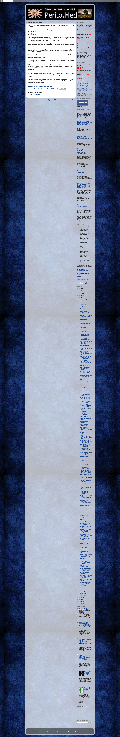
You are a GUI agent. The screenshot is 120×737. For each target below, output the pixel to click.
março (81, 591)
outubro (82, 302)
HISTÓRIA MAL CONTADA (83, 112)
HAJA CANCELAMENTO (85, 474)
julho (81, 308)
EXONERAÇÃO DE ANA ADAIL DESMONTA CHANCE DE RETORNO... (85, 584)
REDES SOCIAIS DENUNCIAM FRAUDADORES (84, 321)
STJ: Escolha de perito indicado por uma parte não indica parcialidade (85, 625)
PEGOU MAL (83, 519)
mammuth (65, 731)
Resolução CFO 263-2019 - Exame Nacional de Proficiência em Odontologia (85, 641)
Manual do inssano (83, 608)
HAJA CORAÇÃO (84, 416)
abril (81, 589)
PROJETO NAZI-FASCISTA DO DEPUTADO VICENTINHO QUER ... (86, 555)
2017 (80, 291)
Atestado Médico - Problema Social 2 (84, 422)
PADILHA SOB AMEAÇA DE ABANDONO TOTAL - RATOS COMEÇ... (86, 316)
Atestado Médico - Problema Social (84, 425)
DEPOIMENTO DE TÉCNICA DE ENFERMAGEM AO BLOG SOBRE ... (84, 545)
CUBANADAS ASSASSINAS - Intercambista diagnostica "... (86, 342)
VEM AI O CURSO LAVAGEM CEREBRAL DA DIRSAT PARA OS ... (86, 312)
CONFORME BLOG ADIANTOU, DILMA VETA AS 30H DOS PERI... (86, 405)
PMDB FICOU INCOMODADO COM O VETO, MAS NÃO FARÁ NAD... (85, 381)
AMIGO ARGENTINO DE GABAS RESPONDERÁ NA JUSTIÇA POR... (85, 569)
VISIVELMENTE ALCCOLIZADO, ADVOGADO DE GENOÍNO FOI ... (84, 492)
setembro (82, 304)
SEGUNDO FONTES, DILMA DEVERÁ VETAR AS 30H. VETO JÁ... (86, 441)
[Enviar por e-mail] (60, 89)
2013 (80, 597)
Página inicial (51, 100)
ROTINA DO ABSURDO (82, 85)
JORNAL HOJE (80, 172)
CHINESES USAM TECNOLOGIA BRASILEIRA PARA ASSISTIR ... (84, 458)
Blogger (77, 731)
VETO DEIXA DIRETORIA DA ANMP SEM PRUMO (85, 390)
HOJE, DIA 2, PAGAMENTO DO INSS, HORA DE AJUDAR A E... (86, 576)
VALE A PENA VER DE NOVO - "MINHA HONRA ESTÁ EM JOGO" (86, 401)
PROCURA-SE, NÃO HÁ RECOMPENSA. (85, 524)
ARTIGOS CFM (80, 163)
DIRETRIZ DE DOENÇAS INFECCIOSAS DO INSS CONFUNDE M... (86, 463)
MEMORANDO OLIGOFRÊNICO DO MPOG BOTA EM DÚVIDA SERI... (86, 437)
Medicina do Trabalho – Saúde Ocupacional (84, 623)
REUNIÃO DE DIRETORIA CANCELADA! (85, 527)
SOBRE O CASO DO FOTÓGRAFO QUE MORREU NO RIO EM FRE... (85, 551)
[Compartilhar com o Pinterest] (65, 89)
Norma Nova (82, 558)
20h (90, 273)
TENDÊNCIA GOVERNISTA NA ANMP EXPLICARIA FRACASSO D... (86, 376)
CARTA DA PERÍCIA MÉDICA (83, 82)
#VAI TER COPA (83, 513)
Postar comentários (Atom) (38, 102)
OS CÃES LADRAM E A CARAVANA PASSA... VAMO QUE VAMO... (85, 338)
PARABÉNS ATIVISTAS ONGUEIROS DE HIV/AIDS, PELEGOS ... (85, 467)
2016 (80, 293)
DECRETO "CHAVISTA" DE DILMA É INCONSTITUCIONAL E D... (86, 507)
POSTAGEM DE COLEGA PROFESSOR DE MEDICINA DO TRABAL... (85, 325)
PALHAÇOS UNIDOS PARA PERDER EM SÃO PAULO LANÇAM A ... (86, 334)
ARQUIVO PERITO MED (82, 83)
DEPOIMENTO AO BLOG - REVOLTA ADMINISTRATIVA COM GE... (86, 497)
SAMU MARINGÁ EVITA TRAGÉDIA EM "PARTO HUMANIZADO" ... (86, 535)
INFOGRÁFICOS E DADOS (83, 88)
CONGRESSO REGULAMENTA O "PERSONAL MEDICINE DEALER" (86, 562)
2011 (80, 601)
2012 (80, 599)
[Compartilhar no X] (62, 89)
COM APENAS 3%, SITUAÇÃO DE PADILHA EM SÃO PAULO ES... (86, 517)
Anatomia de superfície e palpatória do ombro (87, 690)
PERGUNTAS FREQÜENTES (83, 87)
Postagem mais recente (35, 100)
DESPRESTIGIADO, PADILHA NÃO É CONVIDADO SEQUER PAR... (85, 502)
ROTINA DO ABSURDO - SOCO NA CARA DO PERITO (85, 368)
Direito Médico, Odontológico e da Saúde (85, 639)
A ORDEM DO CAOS (82, 206)
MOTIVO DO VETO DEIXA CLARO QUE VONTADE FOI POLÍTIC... (86, 386)
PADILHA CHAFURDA (85, 365)
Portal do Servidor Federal (85, 670)
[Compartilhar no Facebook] (64, 89)
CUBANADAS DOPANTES (83, 214)
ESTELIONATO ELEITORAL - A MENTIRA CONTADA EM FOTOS (86, 362)
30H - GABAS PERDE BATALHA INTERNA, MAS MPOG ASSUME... (85, 449)
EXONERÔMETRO (81, 95)
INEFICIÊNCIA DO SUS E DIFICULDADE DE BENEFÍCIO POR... (85, 357)
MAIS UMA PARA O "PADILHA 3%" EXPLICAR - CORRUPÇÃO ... (84, 413)
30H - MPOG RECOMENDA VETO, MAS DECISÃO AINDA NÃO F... (86, 480)
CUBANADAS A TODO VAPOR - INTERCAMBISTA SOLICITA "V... (85, 540)
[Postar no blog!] (61, 89)
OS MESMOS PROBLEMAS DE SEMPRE (86, 511)
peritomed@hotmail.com (82, 270)
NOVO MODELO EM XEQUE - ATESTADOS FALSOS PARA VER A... (85, 471)
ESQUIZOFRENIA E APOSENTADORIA (81, 153)
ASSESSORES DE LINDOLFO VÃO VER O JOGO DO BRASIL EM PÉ (85, 486)
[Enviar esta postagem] (58, 88)
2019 (80, 288)
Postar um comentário (35, 94)
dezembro (82, 299)
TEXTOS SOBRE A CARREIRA (84, 90)
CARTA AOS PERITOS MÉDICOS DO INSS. (85, 398)
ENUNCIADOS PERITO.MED (83, 92)
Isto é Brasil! (83, 521)
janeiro (82, 595)
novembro (82, 300)
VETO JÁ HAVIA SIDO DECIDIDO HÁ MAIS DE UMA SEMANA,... (85, 372)
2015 (80, 295)
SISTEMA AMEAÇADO (85, 345)
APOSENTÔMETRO (81, 93)
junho (81, 310)
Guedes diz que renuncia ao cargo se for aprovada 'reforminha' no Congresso (87, 674)
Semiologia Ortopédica (84, 687)
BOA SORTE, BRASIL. (85, 483)
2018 (80, 290)
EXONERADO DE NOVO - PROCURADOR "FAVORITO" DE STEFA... (85, 531)
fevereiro (82, 593)
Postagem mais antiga (67, 100)
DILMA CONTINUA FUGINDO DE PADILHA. (86, 477)
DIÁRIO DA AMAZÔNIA (82, 197)
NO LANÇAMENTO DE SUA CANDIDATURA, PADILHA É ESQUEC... (86, 454)
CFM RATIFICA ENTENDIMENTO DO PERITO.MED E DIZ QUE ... (86, 429)
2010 (80, 603)
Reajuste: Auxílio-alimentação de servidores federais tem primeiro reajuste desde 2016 (84, 658)
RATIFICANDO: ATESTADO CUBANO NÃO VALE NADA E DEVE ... (86, 330)
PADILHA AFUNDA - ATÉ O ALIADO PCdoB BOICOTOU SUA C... (86, 445)
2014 (80, 297)
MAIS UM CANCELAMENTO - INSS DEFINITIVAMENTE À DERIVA (86, 394)
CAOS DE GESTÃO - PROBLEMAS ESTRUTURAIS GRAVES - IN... (86, 353)
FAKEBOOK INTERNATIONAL (84, 566)
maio (81, 588)
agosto (82, 306)
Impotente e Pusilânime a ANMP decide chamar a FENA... (86, 348)
